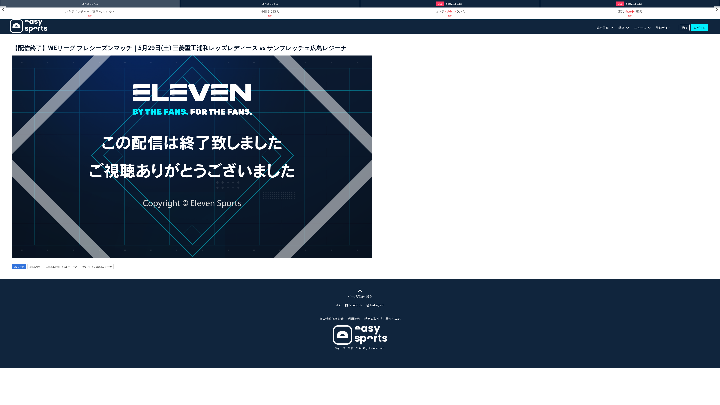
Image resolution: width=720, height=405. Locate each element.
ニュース (640, 27)
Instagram (376, 305)
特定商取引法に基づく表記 (382, 318)
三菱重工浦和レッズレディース (61, 266)
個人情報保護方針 (332, 318)
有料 (270, 15)
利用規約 (354, 318)
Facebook (355, 305)
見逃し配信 (34, 266)
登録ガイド (663, 27)
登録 (684, 27)
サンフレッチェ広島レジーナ (97, 266)
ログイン (700, 27)
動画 (621, 27)
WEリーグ (19, 266)
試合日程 (603, 27)
